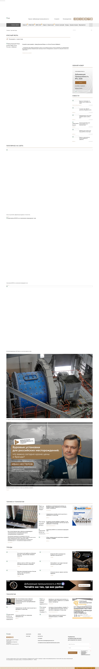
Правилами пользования (83, 652)
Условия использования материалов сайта (49, 642)
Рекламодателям (67, 19)
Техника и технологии (15, 502)
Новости (25, 24)
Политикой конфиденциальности (85, 654)
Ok (76, 668)
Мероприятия (82, 24)
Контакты (40, 636)
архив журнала (78, 88)
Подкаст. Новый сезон (48, 24)
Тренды (67, 24)
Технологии (11, 594)
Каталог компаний (59, 24)
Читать (80, 82)
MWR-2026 (38, 24)
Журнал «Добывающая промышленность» (38, 19)
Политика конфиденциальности (46, 640)
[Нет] (95, 668)
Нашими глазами (74, 24)
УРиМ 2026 (31, 24)
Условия (40, 638)
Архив (39, 634)
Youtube (28, 636)
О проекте (56, 19)
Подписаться (72, 652)
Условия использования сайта (86, 668)
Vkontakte (28, 634)
